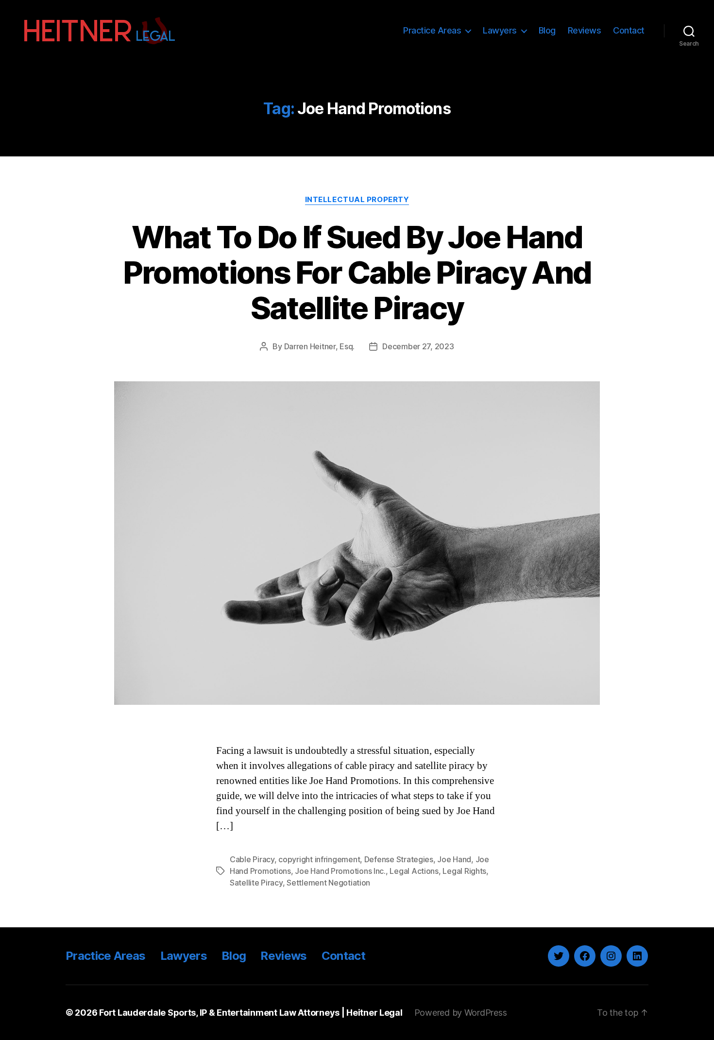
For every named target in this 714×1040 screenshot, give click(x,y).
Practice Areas (432, 30)
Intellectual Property (357, 199)
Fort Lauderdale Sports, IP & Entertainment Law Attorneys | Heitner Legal (251, 1012)
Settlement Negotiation (328, 882)
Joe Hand (454, 859)
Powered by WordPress (460, 1012)
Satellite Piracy (256, 882)
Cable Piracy (252, 859)
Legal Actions (414, 871)
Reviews (584, 30)
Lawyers (500, 30)
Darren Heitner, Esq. (319, 346)
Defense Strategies (398, 859)
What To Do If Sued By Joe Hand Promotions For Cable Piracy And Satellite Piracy (357, 272)
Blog (547, 30)
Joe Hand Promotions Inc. (340, 871)
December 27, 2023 (418, 346)
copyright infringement (319, 859)
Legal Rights (464, 871)
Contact (629, 30)
